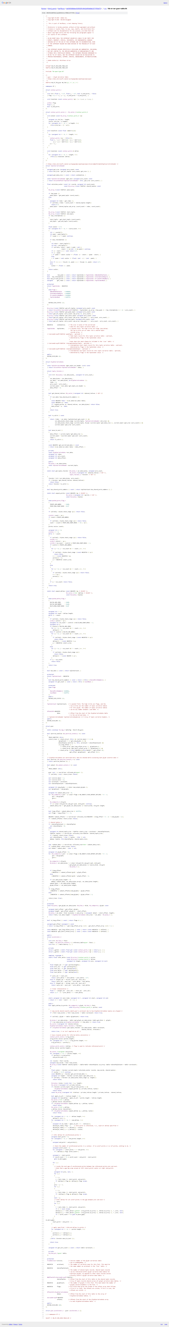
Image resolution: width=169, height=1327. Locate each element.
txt (162, 1324)
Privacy (15, 1324)
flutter (43, 8)
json (165, 1324)
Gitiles (10, 1324)
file (77, 13)
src (105, 8)
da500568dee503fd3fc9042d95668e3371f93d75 (83, 8)
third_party (52, 8)
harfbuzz (61, 8)
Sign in (165, 3)
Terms (20, 1324)
